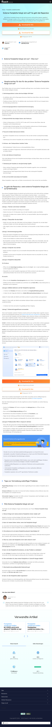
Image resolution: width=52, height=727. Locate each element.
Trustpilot (3, 708)
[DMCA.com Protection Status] (28, 713)
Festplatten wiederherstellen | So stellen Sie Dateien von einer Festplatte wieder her (36, 628)
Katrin (7, 43)
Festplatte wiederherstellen (13, 9)
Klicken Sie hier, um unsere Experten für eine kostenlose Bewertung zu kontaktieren (24, 443)
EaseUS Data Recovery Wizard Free (31, 314)
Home (3, 9)
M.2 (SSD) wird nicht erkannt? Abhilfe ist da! (12, 628)
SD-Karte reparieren (37, 398)
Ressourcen (4, 693)
